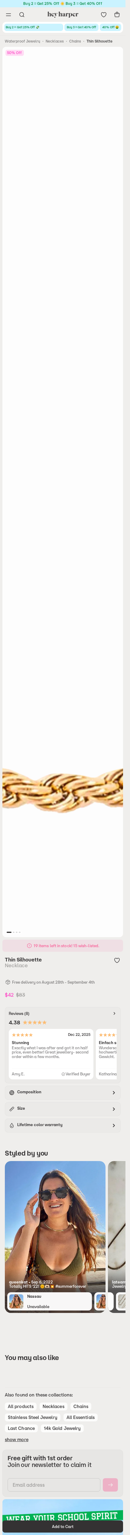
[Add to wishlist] (117, 960)
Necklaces (55, 41)
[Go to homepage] (62, 14)
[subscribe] (110, 1485)
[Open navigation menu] (8, 14)
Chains (75, 41)
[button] (55, 1284)
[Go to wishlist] (103, 14)
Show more (16, 1439)
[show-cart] (117, 14)
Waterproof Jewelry (22, 41)
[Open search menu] (21, 14)
